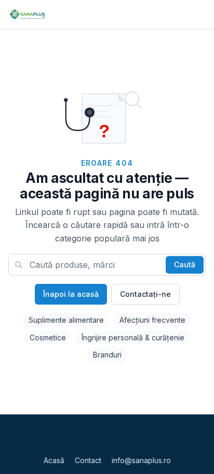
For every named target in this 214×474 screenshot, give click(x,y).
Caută (184, 264)
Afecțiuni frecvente (152, 319)
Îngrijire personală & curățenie (133, 337)
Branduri (107, 354)
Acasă (54, 460)
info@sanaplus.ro (141, 460)
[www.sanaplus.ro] (27, 14)
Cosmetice (48, 337)
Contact (88, 460)
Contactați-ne (145, 294)
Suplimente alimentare (66, 319)
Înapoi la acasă (71, 294)
